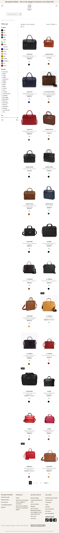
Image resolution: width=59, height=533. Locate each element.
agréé (49, 531)
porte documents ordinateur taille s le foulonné (29, 318)
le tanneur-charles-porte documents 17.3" (29, 356)
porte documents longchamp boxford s (29, 243)
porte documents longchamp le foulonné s (49, 468)
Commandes (48, 502)
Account (48, 495)
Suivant (46, 483)
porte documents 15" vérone (49, 169)
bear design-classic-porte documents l (29, 393)
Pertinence (54, 24)
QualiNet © (52, 531)
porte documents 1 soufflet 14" (49, 281)
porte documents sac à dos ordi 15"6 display (49, 243)
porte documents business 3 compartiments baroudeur (49, 94)
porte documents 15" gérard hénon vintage (29, 206)
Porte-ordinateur (49, 205)
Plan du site (33, 516)
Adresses (47, 507)
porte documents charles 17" (29, 281)
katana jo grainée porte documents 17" (49, 393)
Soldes (17, 498)
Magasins (33, 506)
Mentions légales (35, 498)
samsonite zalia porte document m (29, 468)
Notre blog (33, 518)
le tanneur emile (49, 318)
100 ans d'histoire (35, 504)
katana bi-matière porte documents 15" (49, 431)
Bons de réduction (49, 509)
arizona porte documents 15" (49, 131)
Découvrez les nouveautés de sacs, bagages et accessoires (22, 502)
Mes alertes (48, 511)
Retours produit (49, 500)
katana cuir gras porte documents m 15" (29, 431)
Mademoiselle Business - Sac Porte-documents (29, 56)
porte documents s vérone (49, 56)
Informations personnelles (51, 498)
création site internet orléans (41, 531)
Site (47, 531)
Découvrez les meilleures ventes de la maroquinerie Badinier (22, 507)
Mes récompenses (49, 513)
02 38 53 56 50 (4, 502)
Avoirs (46, 504)
